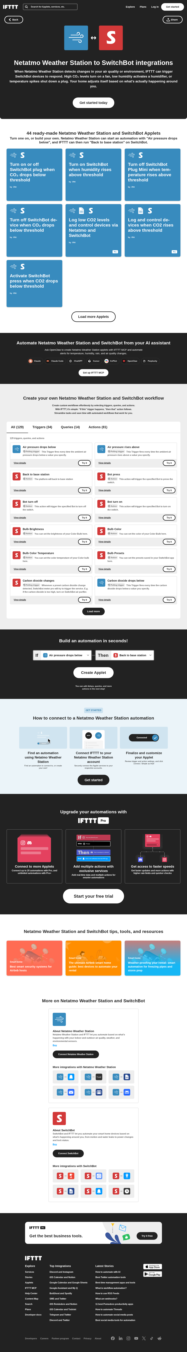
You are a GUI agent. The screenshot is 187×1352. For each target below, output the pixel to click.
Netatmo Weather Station (53, 62)
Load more (93, 611)
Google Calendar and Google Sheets (68, 1283)
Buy (55, 1045)
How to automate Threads (108, 1309)
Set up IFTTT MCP (93, 372)
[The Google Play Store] (152, 1274)
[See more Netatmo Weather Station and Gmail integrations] (93, 1092)
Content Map (31, 1299)
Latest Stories (104, 1266)
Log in (155, 7)
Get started (172, 6)
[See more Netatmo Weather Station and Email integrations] (65, 1092)
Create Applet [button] (93, 672)
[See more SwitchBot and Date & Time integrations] (121, 1191)
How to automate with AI (107, 1272)
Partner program (60, 1339)
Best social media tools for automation (115, 1320)
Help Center (31, 1293)
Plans (143, 7)
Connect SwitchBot (68, 1153)
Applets (29, 1283)
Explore (130, 7)
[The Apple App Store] (152, 1267)
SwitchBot (118, 62)
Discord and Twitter (60, 1320)
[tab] (17, 427)
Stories (28, 1277)
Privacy (87, 1339)
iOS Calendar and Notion (62, 1277)
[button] (93, 780)
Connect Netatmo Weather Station (76, 1054)
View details (20, 463)
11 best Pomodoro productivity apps (114, 1304)
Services (29, 1272)
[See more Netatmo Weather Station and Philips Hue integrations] (93, 1076)
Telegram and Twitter (60, 1315)
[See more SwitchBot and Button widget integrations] (65, 1175)
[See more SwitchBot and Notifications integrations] (93, 1191)
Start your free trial (93, 896)
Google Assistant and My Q (64, 1288)
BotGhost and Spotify (61, 1293)
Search (28, 1304)
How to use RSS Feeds (107, 1293)
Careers (44, 1339)
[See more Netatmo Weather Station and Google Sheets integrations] (121, 1076)
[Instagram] (128, 1338)
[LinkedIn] (120, 1338)
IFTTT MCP (31, 1288)
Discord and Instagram (61, 1272)
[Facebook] (112, 1338)
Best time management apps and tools (115, 1283)
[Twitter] (143, 1338)
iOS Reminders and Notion (63, 1304)
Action (29, 479)
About (98, 1339)
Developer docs (33, 1315)
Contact (76, 1339)
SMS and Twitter (58, 1299)
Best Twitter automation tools (110, 1277)
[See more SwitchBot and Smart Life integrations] (93, 1175)
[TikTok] (151, 1338)
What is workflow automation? (111, 1288)
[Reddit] (159, 1338)
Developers (31, 1339)
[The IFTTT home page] (10, 7)
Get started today (93, 103)
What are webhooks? (106, 1299)
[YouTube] (136, 1338)
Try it (84, 463)
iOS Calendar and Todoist (63, 1309)
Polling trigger (32, 451)
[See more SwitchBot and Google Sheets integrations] (65, 1191)
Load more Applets (93, 317)
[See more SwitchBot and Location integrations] (121, 1175)
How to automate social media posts (114, 1315)
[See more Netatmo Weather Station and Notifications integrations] (65, 1076)
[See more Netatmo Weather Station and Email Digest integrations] (121, 1092)
